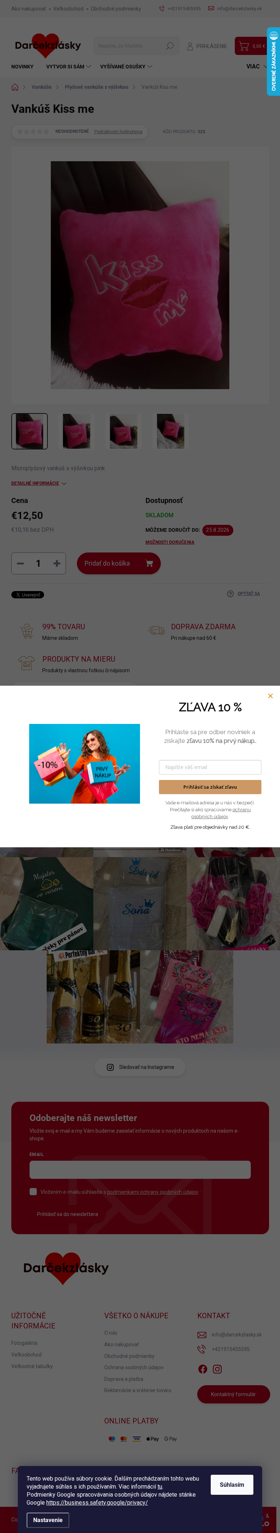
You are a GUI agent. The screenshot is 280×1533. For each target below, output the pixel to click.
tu (160, 1486)
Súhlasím (232, 1484)
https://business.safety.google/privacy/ (97, 1502)
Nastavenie (48, 1520)
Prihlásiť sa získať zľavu (210, 787)
